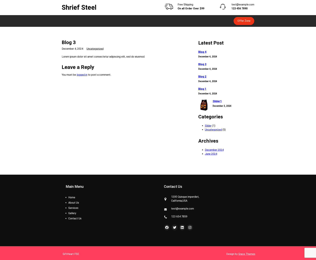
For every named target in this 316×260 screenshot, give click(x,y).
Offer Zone (243, 20)
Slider (208, 125)
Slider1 (217, 101)
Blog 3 (202, 64)
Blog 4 (202, 51)
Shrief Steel (79, 7)
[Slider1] (204, 105)
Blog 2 (202, 76)
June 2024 (211, 153)
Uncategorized (95, 48)
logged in (82, 74)
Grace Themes (246, 254)
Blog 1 (202, 88)
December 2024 (214, 149)
